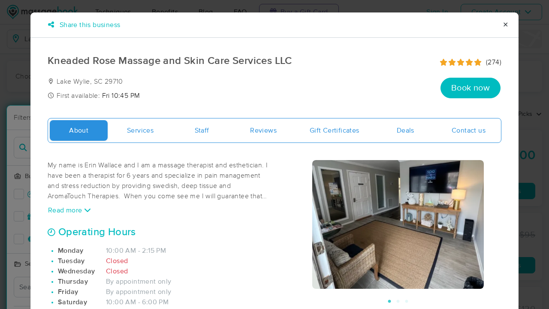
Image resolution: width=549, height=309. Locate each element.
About (78, 130)
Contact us (469, 130)
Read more (66, 210)
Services (140, 130)
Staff (202, 130)
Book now (470, 88)
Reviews (263, 130)
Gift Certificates (334, 130)
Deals (405, 130)
